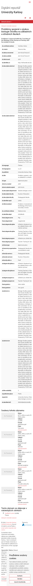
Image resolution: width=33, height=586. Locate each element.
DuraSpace (4, 580)
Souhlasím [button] (19, 576)
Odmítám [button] (19, 579)
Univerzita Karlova (11, 522)
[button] (25, 17)
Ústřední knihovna (6, 524)
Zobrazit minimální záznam (9, 26)
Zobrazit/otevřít (22, 430)
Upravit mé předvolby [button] (20, 582)
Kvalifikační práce (10, 513)
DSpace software (6, 577)
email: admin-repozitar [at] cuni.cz (8, 529)
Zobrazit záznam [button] (6, 21)
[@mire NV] (27, 524)
